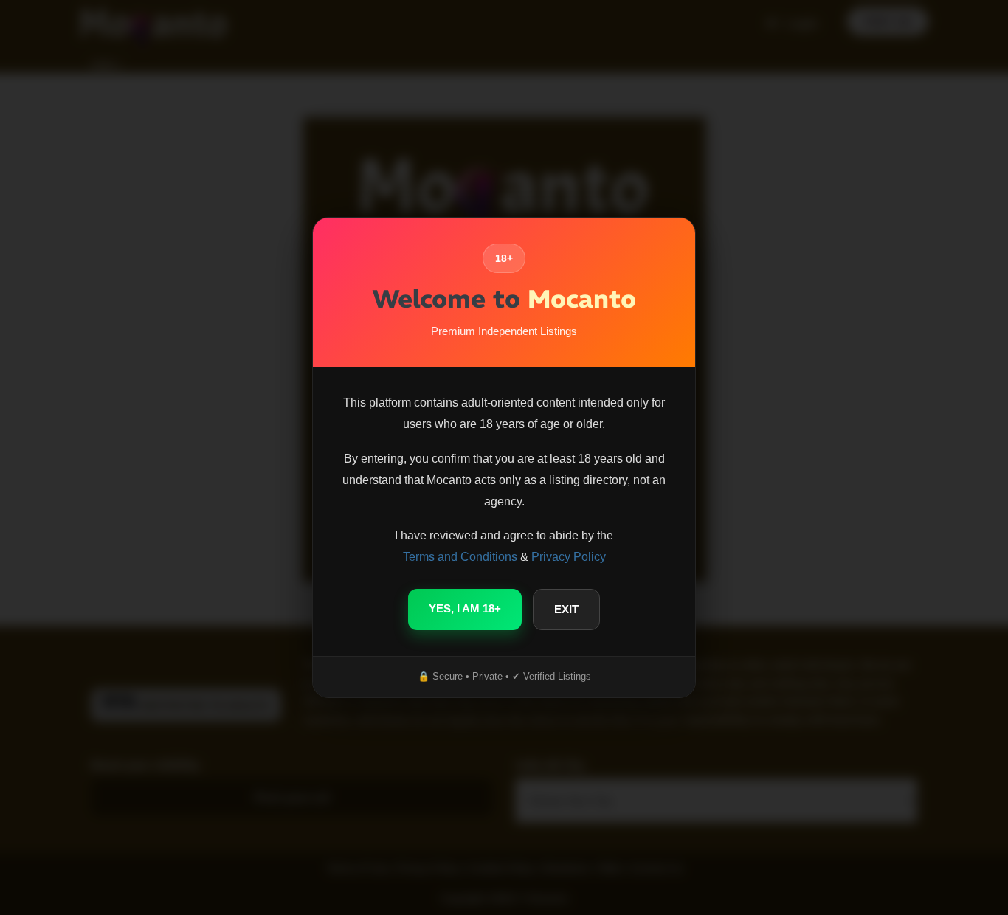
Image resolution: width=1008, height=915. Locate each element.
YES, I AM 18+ (465, 608)
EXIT (566, 609)
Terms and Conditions (460, 556)
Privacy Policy (568, 556)
